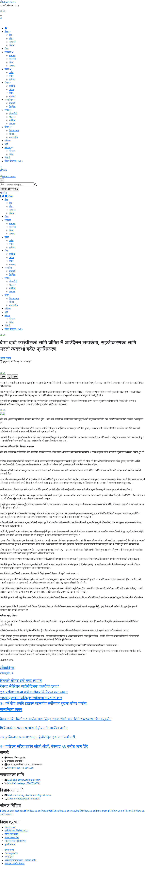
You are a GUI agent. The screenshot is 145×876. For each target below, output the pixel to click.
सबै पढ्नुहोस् (5, 673)
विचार (7, 127)
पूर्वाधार (12, 79)
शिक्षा (11, 92)
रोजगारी (12, 103)
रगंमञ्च (12, 123)
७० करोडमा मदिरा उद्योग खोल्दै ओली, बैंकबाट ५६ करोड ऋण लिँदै (44, 746)
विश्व (11, 62)
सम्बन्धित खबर (11, 709)
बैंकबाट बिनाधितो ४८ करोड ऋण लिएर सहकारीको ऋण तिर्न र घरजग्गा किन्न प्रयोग (55, 718)
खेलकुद (12, 116)
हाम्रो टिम (8, 856)
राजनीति (12, 58)
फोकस (8, 147)
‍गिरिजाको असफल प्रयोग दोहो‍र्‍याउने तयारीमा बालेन (33, 727)
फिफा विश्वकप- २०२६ (14, 161)
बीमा (10, 38)
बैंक (10, 34)
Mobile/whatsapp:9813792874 (23, 798)
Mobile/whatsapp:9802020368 (23, 783)
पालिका (8, 140)
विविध (11, 45)
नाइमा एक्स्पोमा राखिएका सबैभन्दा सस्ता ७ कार (31, 697)
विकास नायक (10, 827)
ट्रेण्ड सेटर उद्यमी (11, 834)
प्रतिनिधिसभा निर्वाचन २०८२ (16, 830)
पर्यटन (11, 89)
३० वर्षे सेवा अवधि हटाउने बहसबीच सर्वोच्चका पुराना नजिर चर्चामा (43, 703)
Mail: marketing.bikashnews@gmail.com (29, 795)
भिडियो (7, 157)
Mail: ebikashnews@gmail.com (23, 779)
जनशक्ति (8, 99)
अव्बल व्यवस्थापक (12, 837)
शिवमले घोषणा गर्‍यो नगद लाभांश (21, 680)
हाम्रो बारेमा (9, 849)
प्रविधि (12, 86)
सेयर (6, 48)
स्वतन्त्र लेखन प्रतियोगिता (15, 840)
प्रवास (11, 65)
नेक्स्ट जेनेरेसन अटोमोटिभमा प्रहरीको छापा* (29, 686)
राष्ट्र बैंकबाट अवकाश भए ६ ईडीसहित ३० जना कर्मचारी (37, 737)
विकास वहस (14, 130)
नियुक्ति (12, 106)
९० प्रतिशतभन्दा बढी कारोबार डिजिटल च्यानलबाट (34, 691)
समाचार (8, 52)
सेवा (6, 82)
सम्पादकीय (13, 137)
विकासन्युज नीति (11, 853)
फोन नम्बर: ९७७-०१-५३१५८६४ (20, 767)
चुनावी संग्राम (10, 844)
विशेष (11, 154)
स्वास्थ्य (12, 96)
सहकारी (12, 41)
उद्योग (11, 72)
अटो (6, 144)
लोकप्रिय (7, 668)
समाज (7, 109)
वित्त (6, 31)
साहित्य (12, 120)
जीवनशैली (13, 113)
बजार (7, 69)
